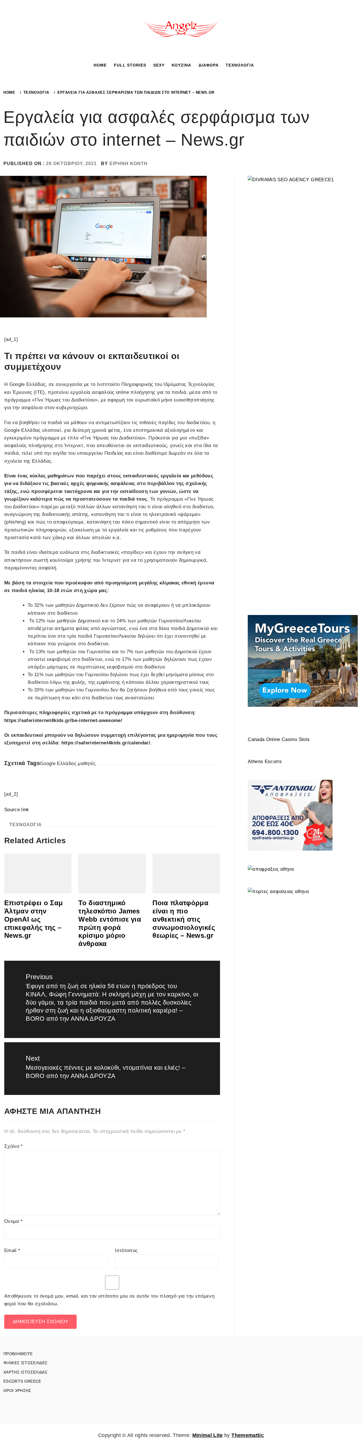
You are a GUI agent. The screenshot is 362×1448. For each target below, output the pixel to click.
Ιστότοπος (126, 1250)
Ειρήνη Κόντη (128, 163)
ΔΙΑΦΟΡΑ (209, 65)
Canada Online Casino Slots (279, 739)
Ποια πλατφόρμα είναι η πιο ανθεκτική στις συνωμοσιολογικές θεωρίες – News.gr (183, 919)
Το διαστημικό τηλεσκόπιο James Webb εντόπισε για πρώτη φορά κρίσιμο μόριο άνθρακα (109, 923)
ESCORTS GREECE (22, 1381)
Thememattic (247, 1435)
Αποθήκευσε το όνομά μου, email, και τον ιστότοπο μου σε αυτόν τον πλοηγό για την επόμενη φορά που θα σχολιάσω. (109, 1299)
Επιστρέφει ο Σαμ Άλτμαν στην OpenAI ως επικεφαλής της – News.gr (33, 919)
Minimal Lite (207, 1435)
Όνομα (13, 1221)
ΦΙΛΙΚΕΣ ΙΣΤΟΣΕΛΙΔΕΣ (25, 1363)
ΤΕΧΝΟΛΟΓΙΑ (240, 65)
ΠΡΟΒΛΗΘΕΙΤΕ (18, 1353)
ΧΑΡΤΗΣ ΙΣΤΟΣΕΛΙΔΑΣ (25, 1372)
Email (12, 1250)
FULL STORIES (130, 65)
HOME (100, 65)
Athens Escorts (265, 761)
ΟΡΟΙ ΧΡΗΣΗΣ (17, 1390)
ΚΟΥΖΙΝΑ (181, 65)
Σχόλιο (13, 1146)
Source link (16, 809)
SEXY (159, 65)
